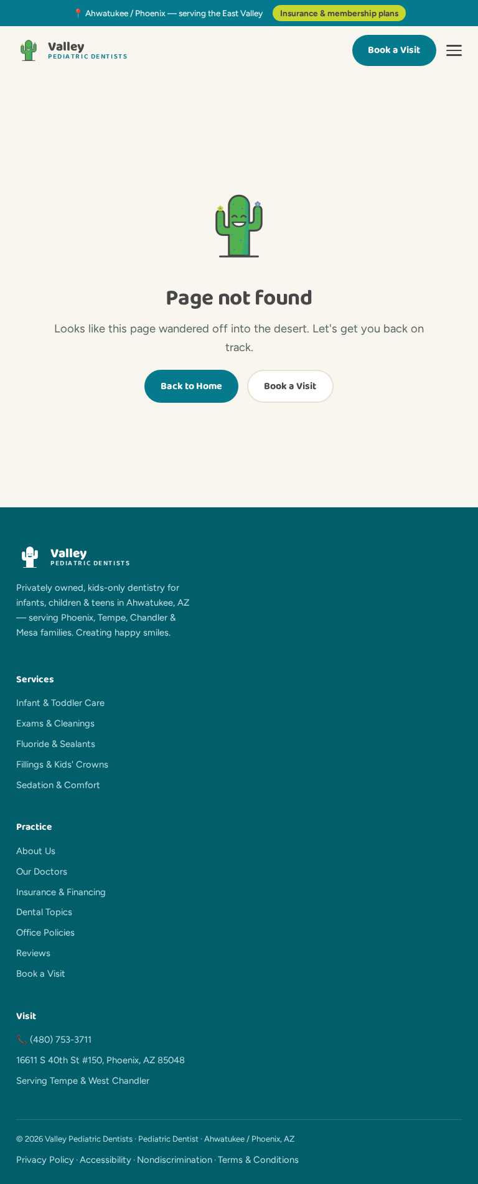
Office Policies (45, 932)
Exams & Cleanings (55, 723)
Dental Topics (44, 912)
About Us (35, 851)
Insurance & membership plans (339, 13)
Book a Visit (394, 50)
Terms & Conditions (258, 1159)
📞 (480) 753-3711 (53, 1039)
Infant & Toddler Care (60, 702)
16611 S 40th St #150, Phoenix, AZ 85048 (100, 1060)
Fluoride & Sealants (55, 743)
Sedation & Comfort (58, 785)
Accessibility (105, 1159)
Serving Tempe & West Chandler (82, 1080)
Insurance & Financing (61, 892)
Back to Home (191, 386)
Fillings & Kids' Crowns (62, 764)
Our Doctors (41, 871)
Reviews (33, 953)
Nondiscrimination (174, 1159)
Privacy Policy (45, 1159)
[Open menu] (454, 50)
